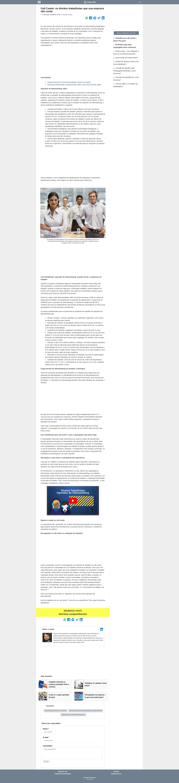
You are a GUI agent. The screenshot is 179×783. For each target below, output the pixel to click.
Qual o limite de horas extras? (126, 58)
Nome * (46, 729)
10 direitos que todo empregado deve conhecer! (124, 46)
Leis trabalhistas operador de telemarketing (85, 710)
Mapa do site (62, 771)
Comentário (47, 746)
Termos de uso (116, 774)
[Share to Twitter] (98, 17)
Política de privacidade (63, 774)
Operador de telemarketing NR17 (73, 714)
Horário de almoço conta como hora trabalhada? (126, 62)
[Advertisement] (73, 61)
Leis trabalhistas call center (55, 710)
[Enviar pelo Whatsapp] (86, 17)
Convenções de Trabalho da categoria (56, 417)
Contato (116, 771)
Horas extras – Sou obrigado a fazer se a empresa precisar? (126, 52)
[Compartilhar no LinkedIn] (103, 17)
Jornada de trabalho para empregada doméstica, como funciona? (124, 70)
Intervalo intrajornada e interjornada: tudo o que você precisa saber (74, 85)
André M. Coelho (67, 14)
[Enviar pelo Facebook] (90, 17)
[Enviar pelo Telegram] (94, 17)
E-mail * (46, 737)
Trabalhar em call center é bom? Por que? (124, 39)
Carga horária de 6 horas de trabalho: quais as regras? (69, 82)
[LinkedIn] (101, 629)
